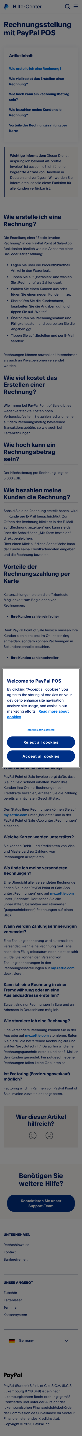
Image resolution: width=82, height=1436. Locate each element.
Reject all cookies (40, 742)
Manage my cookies (41, 729)
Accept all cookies (41, 756)
